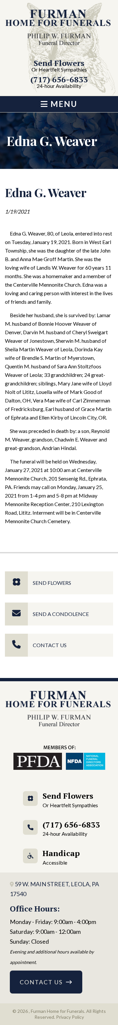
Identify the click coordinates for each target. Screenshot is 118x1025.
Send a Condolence (61, 614)
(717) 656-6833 (59, 82)
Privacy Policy (70, 1017)
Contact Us (50, 645)
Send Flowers (59, 66)
